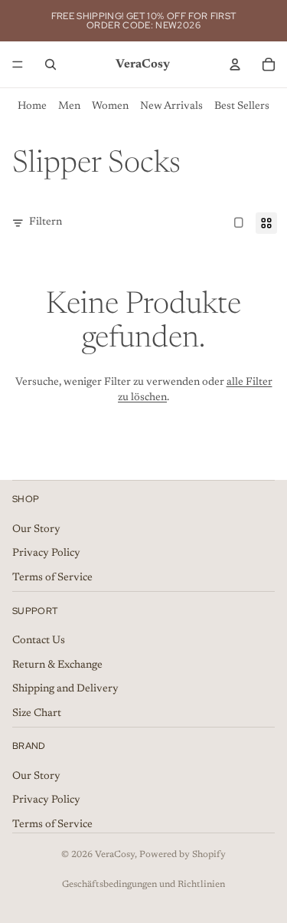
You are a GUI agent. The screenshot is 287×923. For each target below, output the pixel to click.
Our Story (36, 529)
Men (69, 106)
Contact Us (38, 640)
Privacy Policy (46, 553)
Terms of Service (52, 577)
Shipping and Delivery (65, 689)
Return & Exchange (57, 664)
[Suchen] (50, 64)
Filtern (45, 222)
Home (32, 106)
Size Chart (36, 713)
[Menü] (17, 64)
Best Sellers (241, 106)
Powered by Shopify (182, 854)
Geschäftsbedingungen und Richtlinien (143, 884)
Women (110, 106)
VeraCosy (115, 854)
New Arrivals (171, 106)
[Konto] (235, 64)
